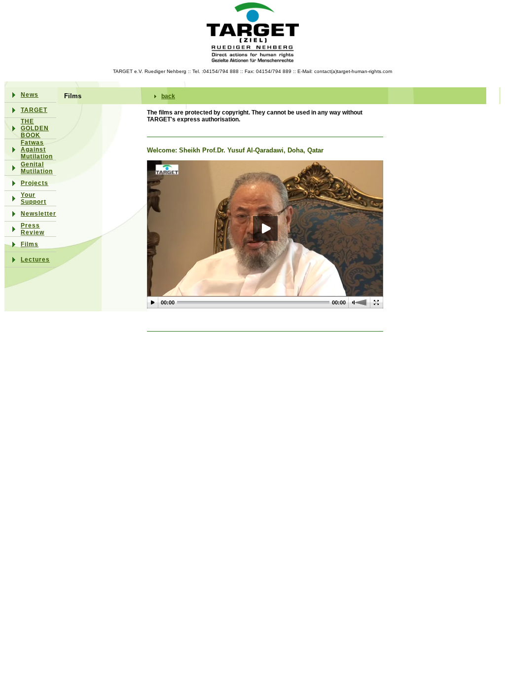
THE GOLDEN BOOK (35, 128)
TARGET (34, 110)
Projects (34, 183)
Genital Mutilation (37, 168)
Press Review (32, 229)
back (168, 96)
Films (29, 244)
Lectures (35, 259)
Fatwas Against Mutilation (37, 149)
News (29, 94)
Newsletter (38, 213)
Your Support (33, 198)
